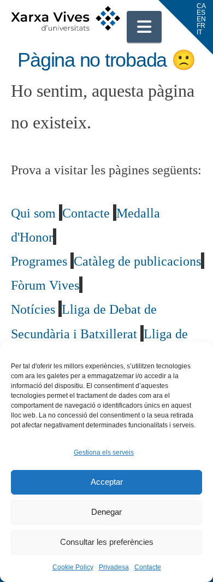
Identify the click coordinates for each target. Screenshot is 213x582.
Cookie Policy (72, 567)
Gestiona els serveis (104, 452)
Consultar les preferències (106, 541)
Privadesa (114, 567)
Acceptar (107, 481)
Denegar (106, 511)
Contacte (147, 567)
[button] (144, 27)
